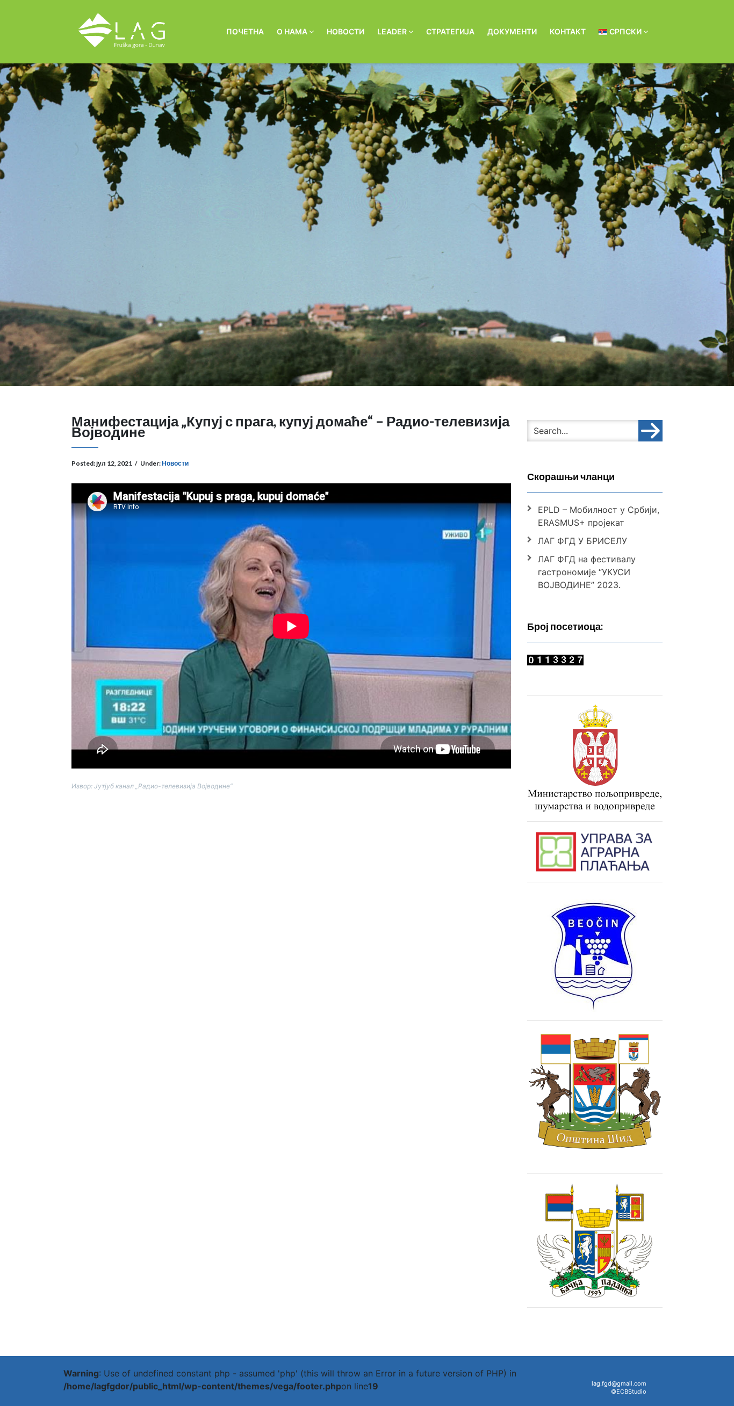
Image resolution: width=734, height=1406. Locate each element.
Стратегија (450, 31)
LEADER (392, 31)
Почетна (245, 31)
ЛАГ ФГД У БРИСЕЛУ (582, 540)
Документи (512, 31)
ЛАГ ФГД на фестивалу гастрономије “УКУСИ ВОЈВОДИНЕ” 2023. (587, 572)
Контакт (568, 31)
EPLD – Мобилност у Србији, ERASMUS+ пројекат (598, 516)
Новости (345, 31)
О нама (293, 31)
